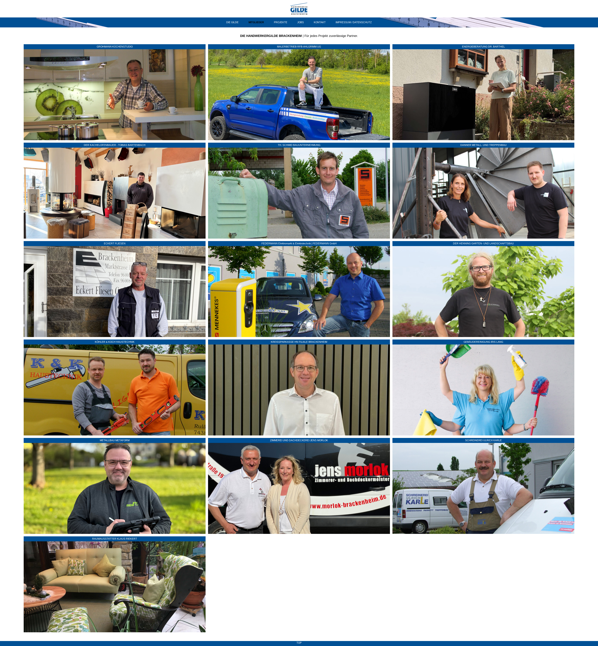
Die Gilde (232, 22)
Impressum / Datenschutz (354, 22)
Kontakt (320, 22)
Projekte (280, 22)
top (299, 642)
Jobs (300, 22)
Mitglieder (256, 22)
